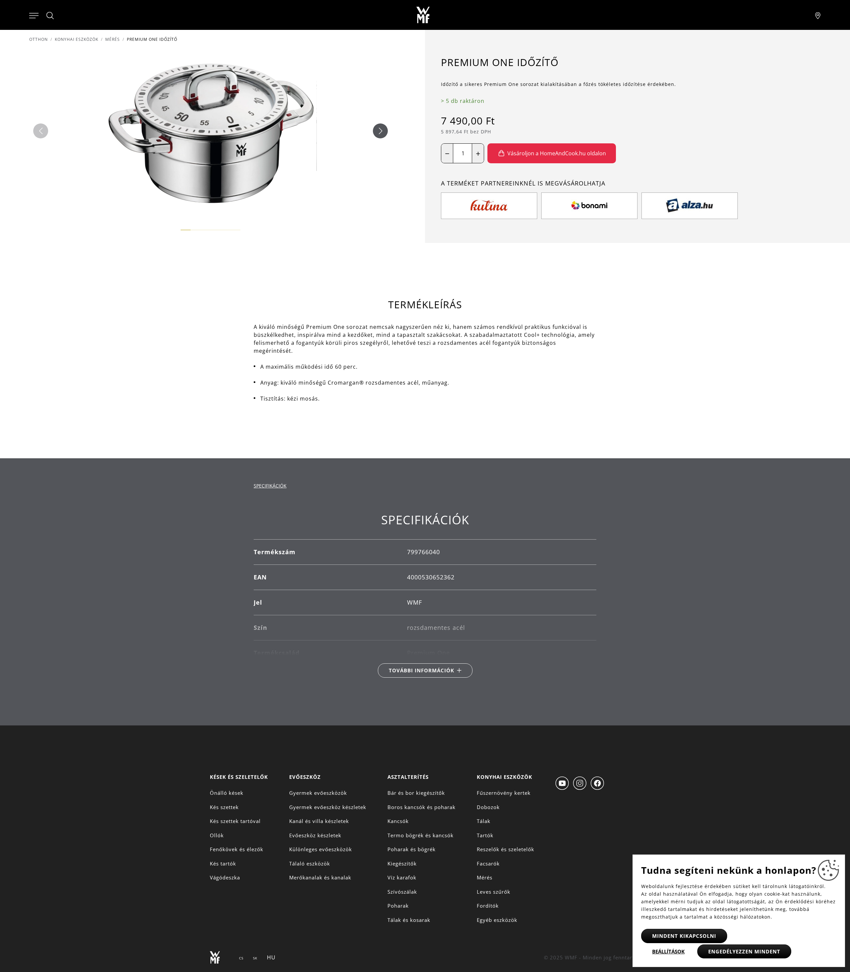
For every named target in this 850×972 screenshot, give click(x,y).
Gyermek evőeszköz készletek (327, 807)
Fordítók (488, 905)
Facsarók (488, 863)
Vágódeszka (225, 877)
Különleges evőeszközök (320, 849)
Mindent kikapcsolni (684, 936)
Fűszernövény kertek (504, 792)
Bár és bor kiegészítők (416, 792)
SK (255, 958)
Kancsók (398, 821)
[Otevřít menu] (33, 15)
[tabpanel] (425, 595)
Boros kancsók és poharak (421, 807)
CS (241, 958)
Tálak (483, 821)
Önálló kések (226, 792)
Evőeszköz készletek (315, 835)
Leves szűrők (493, 891)
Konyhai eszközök (76, 39)
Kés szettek (224, 807)
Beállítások (668, 951)
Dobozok (488, 807)
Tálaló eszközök (309, 863)
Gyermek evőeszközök (318, 792)
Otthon (38, 39)
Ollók (217, 835)
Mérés (112, 39)
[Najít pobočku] (818, 15)
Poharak (398, 905)
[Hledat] (50, 15)
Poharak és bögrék (411, 849)
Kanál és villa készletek (319, 821)
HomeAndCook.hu (512, 188)
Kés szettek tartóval (235, 821)
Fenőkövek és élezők (236, 849)
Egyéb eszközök (497, 920)
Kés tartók (223, 863)
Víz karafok (401, 877)
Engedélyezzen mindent (744, 951)
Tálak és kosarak (408, 920)
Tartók (485, 835)
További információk (421, 670)
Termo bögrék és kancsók (420, 835)
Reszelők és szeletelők (505, 849)
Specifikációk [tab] (270, 486)
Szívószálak (402, 891)
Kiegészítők (402, 863)
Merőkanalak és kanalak (320, 877)
